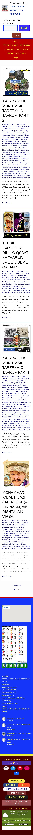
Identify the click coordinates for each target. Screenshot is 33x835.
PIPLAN (4, 706)
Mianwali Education (15, 152)
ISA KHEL (5, 676)
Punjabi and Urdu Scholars (19, 169)
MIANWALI (6, 684)
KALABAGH (21, 124)
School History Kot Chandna (12, 171)
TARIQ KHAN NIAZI (24, 733)
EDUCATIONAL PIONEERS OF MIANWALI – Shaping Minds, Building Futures (15, 523)
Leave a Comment (8, 124)
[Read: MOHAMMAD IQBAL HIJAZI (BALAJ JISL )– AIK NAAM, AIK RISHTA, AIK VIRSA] (16, 473)
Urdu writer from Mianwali (20, 292)
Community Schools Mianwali (12, 135)
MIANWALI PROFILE (9, 692)
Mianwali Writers (8, 161)
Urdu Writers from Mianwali (19, 178)
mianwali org (6, 701)
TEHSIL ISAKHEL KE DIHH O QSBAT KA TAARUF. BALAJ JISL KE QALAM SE (16, 275)
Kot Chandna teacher (10, 284)
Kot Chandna (12, 146)
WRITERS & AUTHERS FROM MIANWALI (16, 531)
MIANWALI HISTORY (9, 690)
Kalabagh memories (15, 143)
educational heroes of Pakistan (18, 280)
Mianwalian (11, 733)
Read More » (6, 203)
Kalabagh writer (22, 282)
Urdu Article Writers (18, 173)
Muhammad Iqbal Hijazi (20, 163)
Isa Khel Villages (13, 141)
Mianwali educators (15, 286)
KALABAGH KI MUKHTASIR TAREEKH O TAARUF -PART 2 (15, 110)
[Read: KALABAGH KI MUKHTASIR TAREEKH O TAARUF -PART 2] (16, 82)
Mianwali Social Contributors (19, 158)
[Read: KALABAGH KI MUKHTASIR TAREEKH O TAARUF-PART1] (16, 339)
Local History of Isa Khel (17, 148)
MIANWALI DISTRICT (9, 687)
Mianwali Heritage (16, 154)
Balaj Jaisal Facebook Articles (17, 133)
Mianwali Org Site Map (10, 703)
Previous (16, 586)
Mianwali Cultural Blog (10, 150)
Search (24, 28)
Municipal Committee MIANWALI (13, 698)
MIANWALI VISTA (8, 695)
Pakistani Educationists (10, 165)
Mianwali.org (19, 3)
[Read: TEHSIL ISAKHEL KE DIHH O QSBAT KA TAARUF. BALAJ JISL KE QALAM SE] (16, 224)
